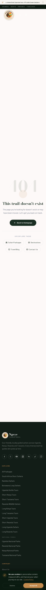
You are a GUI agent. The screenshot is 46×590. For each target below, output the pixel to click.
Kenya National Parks (10, 550)
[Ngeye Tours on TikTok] (35, 456)
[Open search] (19, 14)
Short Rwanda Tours (10, 522)
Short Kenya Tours (9, 495)
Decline (12, 585)
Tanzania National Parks (11, 555)
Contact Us (33, 249)
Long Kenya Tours (9, 508)
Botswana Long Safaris (11, 485)
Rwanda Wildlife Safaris (11, 504)
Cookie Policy (28, 580)
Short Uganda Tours (10, 518)
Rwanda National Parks (11, 546)
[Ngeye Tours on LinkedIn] (22, 456)
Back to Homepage (24, 223)
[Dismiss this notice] (43, 2)
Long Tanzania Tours (10, 513)
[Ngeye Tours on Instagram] (41, 456)
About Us (5, 569)
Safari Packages (14, 242)
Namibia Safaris (8, 481)
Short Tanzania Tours (10, 499)
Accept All (33, 585)
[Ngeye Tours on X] (10, 456)
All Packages (7, 472)
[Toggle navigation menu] (26, 14)
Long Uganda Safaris (10, 527)
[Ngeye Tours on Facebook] (4, 456)
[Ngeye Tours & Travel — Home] (9, 15)
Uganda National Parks (11, 541)
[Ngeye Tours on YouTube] (16, 456)
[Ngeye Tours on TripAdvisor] (29, 456)
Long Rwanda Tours (9, 532)
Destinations (36, 242)
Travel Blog (15, 249)
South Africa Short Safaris (12, 476)
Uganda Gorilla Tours (10, 490)
